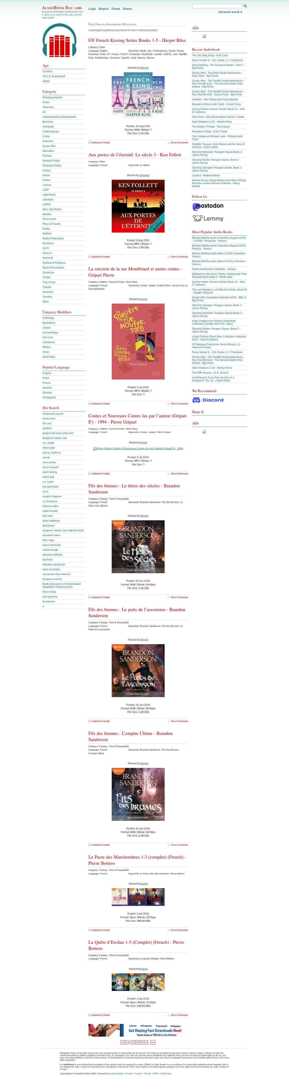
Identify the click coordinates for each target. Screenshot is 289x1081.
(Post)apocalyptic (52, 97)
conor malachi (51, 467)
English (47, 373)
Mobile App (166, 1073)
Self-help (48, 257)
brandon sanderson (54, 564)
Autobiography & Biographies (59, 116)
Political (47, 233)
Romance (48, 243)
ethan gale (49, 447)
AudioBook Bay (62, 7)
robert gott (48, 476)
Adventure (48, 107)
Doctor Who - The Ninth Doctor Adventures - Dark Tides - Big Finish (217, 74)
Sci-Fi (46, 248)
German (47, 392)
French (47, 382)
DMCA (156, 1073)
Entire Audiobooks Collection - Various (214, 269)
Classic (47, 327)
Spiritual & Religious (54, 262)
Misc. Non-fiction (52, 209)
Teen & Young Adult (54, 76)
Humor (46, 180)
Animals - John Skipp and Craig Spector (215, 99)
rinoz (45, 491)
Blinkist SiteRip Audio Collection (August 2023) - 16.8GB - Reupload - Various (219, 239)
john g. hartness (52, 452)
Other (46, 301)
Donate (127, 8)
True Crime (49, 282)
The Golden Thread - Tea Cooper (211, 126)
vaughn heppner (52, 496)
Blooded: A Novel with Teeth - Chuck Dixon (216, 104)
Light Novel (49, 194)
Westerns (48, 291)
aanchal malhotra (53, 554)
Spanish (47, 387)
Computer (48, 126)
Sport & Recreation (53, 267)
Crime (46, 136)
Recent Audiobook (206, 49)
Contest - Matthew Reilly (206, 175)
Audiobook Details (100, 142)
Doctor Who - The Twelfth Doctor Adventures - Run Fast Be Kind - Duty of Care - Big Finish (218, 93)
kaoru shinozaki (52, 545)
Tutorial (47, 287)
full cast (47, 423)
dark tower (49, 525)
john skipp (48, 540)
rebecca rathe (50, 506)
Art (44, 112)
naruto (46, 457)
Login (92, 8)
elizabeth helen (51, 535)
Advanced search (228, 12)
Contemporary (51, 131)
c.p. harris (48, 481)
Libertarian (49, 342)
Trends (147, 1073)
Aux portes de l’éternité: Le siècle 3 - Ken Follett (134, 154)
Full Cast (48, 337)
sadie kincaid (50, 511)
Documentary (50, 332)
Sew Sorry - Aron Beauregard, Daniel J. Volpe (218, 116)
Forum (115, 8)
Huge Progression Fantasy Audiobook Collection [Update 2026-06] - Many (214, 322)
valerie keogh (50, 549)
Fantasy (47, 155)
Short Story (49, 356)
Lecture (47, 185)
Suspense (48, 272)
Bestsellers (49, 322)
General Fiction (51, 160)
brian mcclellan (51, 569)
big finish (48, 559)
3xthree (144, 67)
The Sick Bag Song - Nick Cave (210, 55)
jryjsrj (144, 299)
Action (46, 102)
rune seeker (49, 462)
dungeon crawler (52, 579)
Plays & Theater (52, 223)
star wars (48, 515)
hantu (144, 883)
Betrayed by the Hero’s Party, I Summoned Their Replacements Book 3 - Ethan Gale (219, 275)
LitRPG (47, 204)
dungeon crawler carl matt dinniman (63, 530)
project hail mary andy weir (58, 433)
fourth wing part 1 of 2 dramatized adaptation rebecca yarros (62, 585)
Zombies (47, 296)
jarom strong (50, 472)
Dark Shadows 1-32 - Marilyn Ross (212, 121)
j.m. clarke (48, 442)
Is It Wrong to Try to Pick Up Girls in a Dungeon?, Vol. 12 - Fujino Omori (213, 379)
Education (48, 150)
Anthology (48, 317)
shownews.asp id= (53, 413)
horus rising (49, 591)
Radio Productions (53, 238)
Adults (46, 81)
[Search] (245, 6)
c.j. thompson (50, 501)
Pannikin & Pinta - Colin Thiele (209, 131)
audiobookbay (117, 1073)
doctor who (49, 418)
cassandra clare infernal (56, 574)
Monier (144, 515)
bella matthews (51, 520)
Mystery (47, 214)
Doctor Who (49, 146)
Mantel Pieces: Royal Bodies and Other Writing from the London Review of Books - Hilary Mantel (219, 183)
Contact (138, 1073)
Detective (48, 141)
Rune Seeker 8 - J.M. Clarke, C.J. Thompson (217, 60)
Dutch (46, 378)
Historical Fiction (52, 165)
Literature (48, 199)
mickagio (144, 175)
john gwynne (50, 596)
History (47, 170)
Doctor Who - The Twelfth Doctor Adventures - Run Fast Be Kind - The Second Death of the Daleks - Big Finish (218, 83)
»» (153, 1042)
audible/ (47, 428)
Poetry (46, 228)
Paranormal (49, 219)
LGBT (46, 189)
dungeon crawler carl (55, 438)
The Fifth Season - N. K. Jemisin (210, 372)
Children (47, 71)
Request (104, 8)
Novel (46, 352)
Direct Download (179, 142)
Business (48, 121)
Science (47, 253)
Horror (46, 175)
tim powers (49, 601)
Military (47, 347)
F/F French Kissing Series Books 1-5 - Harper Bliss (137, 40)
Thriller (47, 277)
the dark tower (51, 486)
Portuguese (49, 397)
